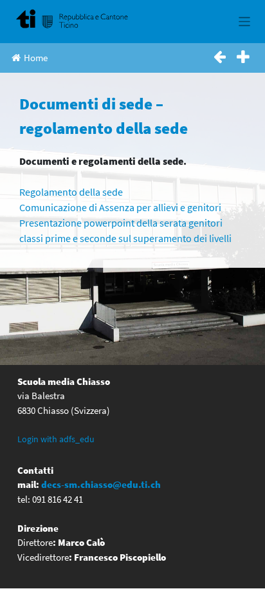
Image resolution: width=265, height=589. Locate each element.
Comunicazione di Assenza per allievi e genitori (120, 207)
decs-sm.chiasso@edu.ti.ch (101, 484)
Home (36, 57)
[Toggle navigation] (245, 21)
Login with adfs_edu (56, 439)
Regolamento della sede (71, 191)
